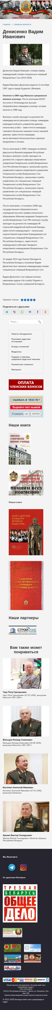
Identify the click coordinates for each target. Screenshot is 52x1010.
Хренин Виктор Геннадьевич (17, 835)
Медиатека (16, 352)
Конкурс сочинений (20, 346)
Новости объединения (21, 334)
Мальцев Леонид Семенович (17, 740)
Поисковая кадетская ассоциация (21, 340)
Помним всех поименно (22, 364)
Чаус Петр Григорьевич (15, 692)
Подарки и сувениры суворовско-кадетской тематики (25, 358)
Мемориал (16, 369)
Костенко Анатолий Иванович (18, 787)
